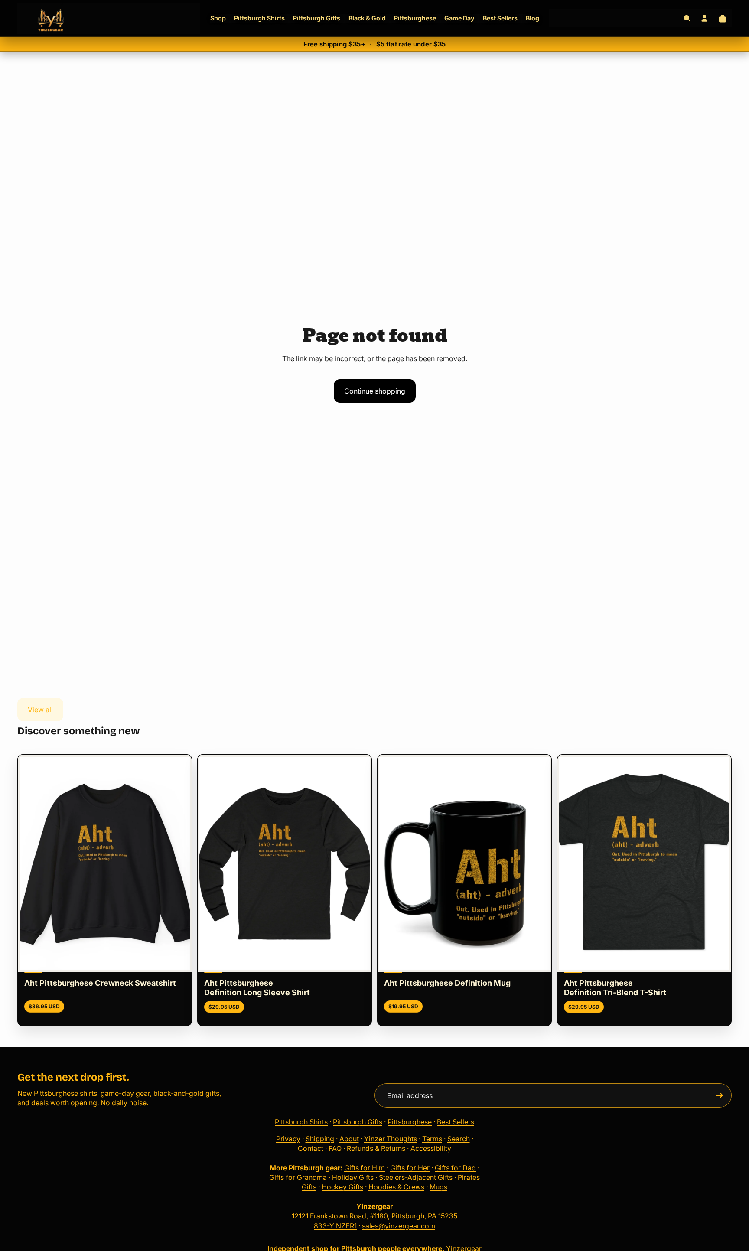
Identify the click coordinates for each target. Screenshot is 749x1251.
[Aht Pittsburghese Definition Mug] (464, 863)
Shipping (320, 1138)
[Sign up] (719, 1095)
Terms (432, 1138)
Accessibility (430, 1148)
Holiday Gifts (353, 1177)
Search (458, 1138)
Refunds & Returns (376, 1148)
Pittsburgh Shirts (301, 1121)
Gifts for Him (364, 1167)
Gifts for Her (410, 1167)
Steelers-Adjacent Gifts (416, 1177)
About (349, 1138)
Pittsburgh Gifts (357, 1121)
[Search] (687, 18)
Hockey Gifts (342, 1187)
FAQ (335, 1148)
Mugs (438, 1187)
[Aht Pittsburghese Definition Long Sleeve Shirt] (284, 863)
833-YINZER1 (335, 1226)
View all (40, 709)
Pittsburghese (410, 1121)
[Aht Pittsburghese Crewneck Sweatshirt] (105, 863)
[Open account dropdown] (704, 18)
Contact (310, 1148)
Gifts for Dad (455, 1167)
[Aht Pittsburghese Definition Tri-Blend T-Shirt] (644, 863)
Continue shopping (374, 391)
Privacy (288, 1138)
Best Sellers (455, 1121)
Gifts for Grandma (298, 1177)
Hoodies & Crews (396, 1187)
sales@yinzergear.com (398, 1226)
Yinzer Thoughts (390, 1138)
